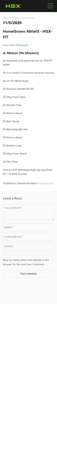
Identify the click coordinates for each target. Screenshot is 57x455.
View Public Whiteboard (15, 45)
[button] (50, 6)
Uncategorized (45, 183)
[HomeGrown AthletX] (20, 11)
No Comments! (27, 18)
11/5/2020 (12, 22)
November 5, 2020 (11, 18)
